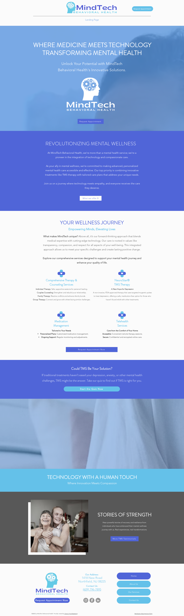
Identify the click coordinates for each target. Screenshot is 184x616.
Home (134, 576)
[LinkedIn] (98, 600)
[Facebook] (91, 600)
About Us (134, 584)
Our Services (133, 592)
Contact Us (134, 600)
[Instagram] (85, 600)
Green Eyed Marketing (71, 613)
